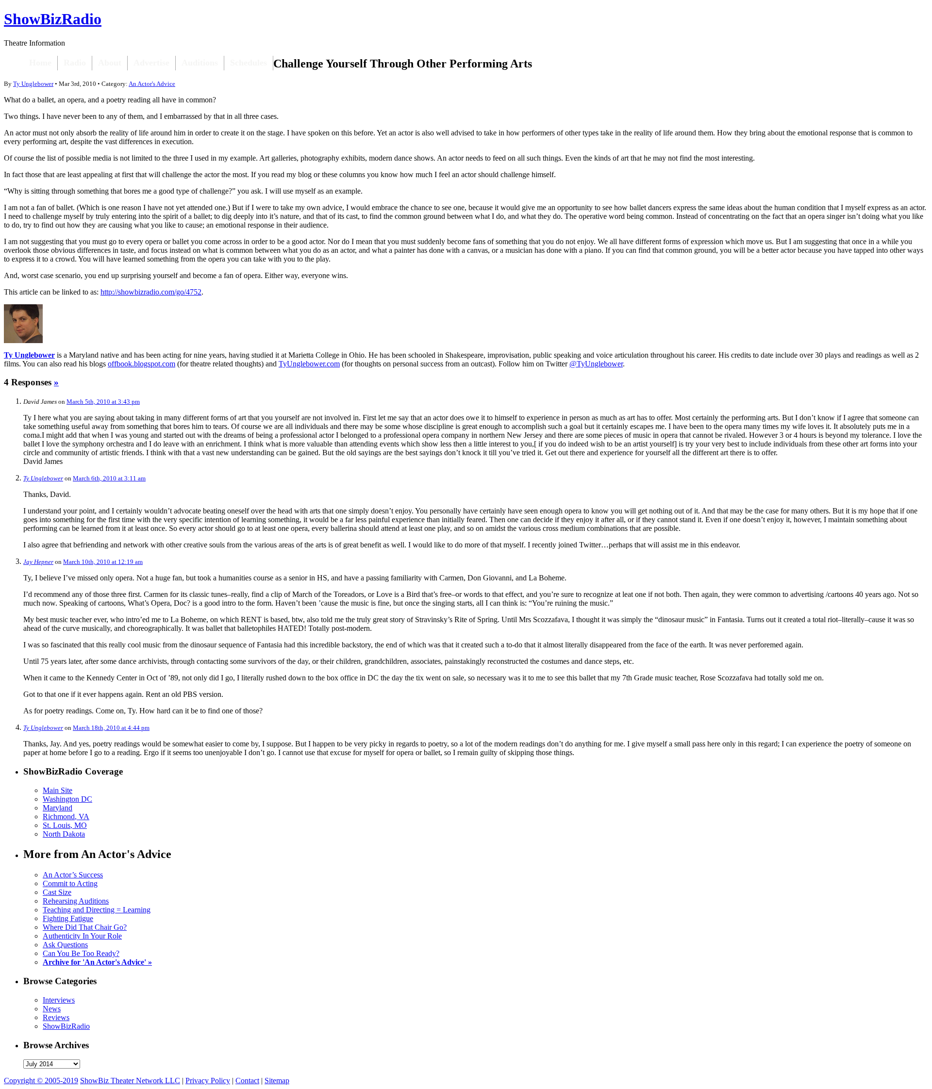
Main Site (57, 790)
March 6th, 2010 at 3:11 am (109, 478)
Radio (75, 62)
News (52, 1009)
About (109, 62)
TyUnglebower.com (309, 364)
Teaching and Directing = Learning (96, 910)
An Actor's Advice (152, 83)
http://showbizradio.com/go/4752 (150, 292)
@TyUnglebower (596, 364)
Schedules (248, 62)
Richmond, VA (66, 816)
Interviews (59, 1000)
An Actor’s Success (73, 875)
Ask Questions (65, 944)
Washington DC (67, 799)
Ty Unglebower (33, 83)
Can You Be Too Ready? (81, 953)
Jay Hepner (38, 561)
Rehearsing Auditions (76, 901)
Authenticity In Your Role (82, 936)
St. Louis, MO (65, 825)
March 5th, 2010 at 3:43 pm (103, 401)
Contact (247, 1080)
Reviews (56, 1017)
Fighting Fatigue (68, 918)
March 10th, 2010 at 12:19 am (103, 561)
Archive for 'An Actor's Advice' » (97, 962)
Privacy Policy (207, 1080)
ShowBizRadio (52, 19)
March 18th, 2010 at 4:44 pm (111, 727)
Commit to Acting (70, 883)
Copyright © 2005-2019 (41, 1080)
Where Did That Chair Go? (85, 927)
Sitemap (277, 1080)
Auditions (200, 62)
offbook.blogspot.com (141, 364)
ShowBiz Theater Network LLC (130, 1080)
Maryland (57, 808)
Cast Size (57, 892)
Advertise (151, 62)
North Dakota (64, 834)
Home (40, 62)
